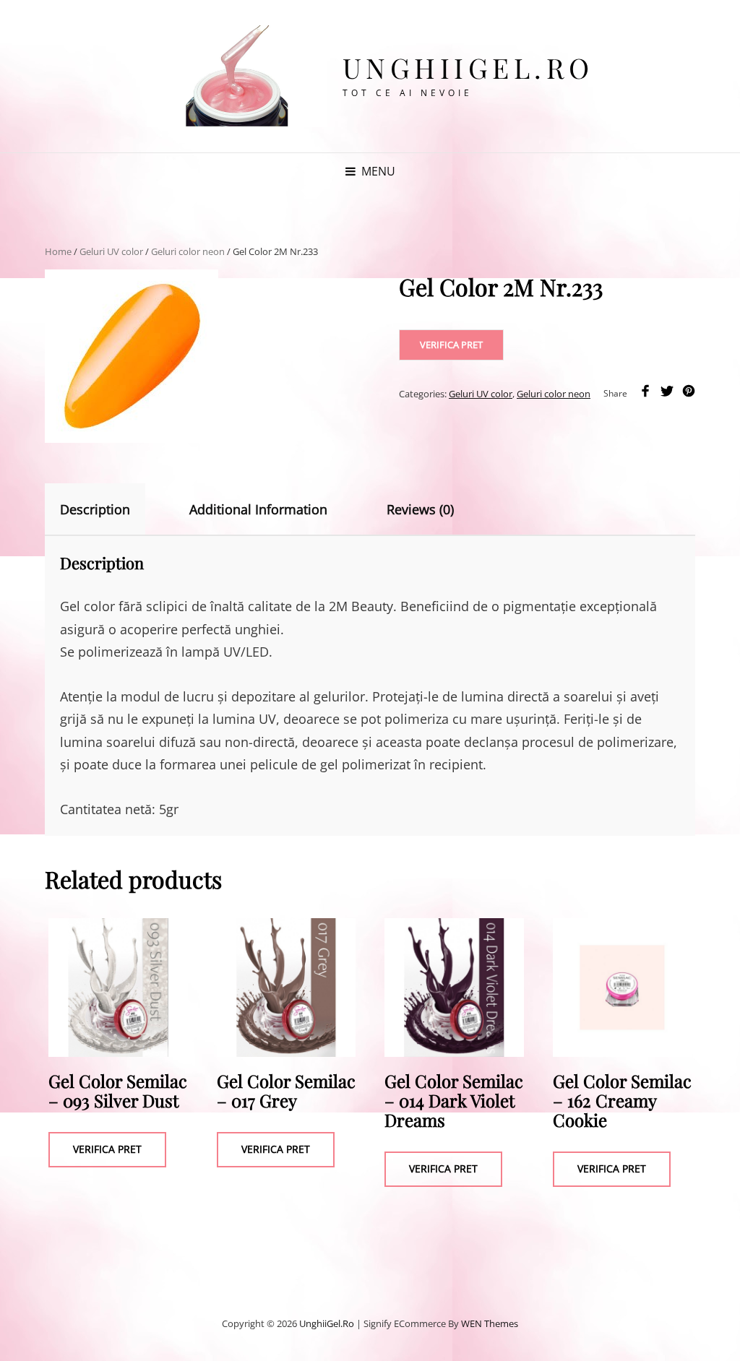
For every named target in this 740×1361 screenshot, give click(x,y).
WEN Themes (489, 1323)
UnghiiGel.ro (468, 67)
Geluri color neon (188, 251)
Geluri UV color (111, 251)
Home (58, 251)
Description (95, 509)
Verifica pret (451, 344)
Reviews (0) (420, 509)
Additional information (258, 509)
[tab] (108, 509)
